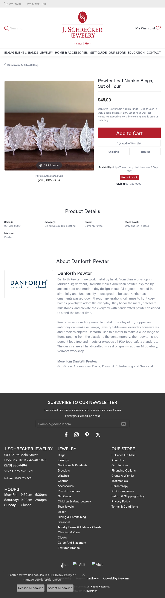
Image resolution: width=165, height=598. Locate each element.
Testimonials (120, 480)
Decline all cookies (30, 588)
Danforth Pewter (94, 226)
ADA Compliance (123, 491)
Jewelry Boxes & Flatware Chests (79, 527)
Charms (63, 480)
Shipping (113, 152)
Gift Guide (98, 52)
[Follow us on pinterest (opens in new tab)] (87, 434)
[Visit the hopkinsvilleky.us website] (80, 565)
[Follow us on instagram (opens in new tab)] (76, 434)
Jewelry (46, 52)
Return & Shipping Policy (128, 496)
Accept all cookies (60, 588)
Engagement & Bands (21, 52)
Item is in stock (129, 177)
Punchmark (90, 590)
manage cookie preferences (42, 579)
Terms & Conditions (125, 506)
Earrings (63, 460)
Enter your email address (82, 416)
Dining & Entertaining (117, 366)
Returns (145, 152)
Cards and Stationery (72, 542)
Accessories (82, 366)
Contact (154, 52)
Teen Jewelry (66, 506)
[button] (12, 4)
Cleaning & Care (68, 532)
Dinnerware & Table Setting (22, 65)
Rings (61, 455)
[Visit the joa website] (65, 565)
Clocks (62, 537)
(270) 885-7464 (49, 179)
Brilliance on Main (124, 455)
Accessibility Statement (116, 578)
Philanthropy (120, 486)
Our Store (117, 52)
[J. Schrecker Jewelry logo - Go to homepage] (82, 28)
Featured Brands (69, 547)
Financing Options (124, 470)
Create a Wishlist (123, 475)
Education (136, 52)
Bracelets (64, 470)
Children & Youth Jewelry (74, 501)
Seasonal (146, 366)
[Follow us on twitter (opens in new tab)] (98, 434)
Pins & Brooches (69, 491)
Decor (96, 366)
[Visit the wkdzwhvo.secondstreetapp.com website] (98, 565)
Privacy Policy (121, 501)
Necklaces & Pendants (72, 465)
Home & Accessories (71, 52)
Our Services (120, 465)
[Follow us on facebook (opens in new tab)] (66, 434)
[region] (49, 125)
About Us (118, 460)
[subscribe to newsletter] (123, 424)
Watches (63, 475)
